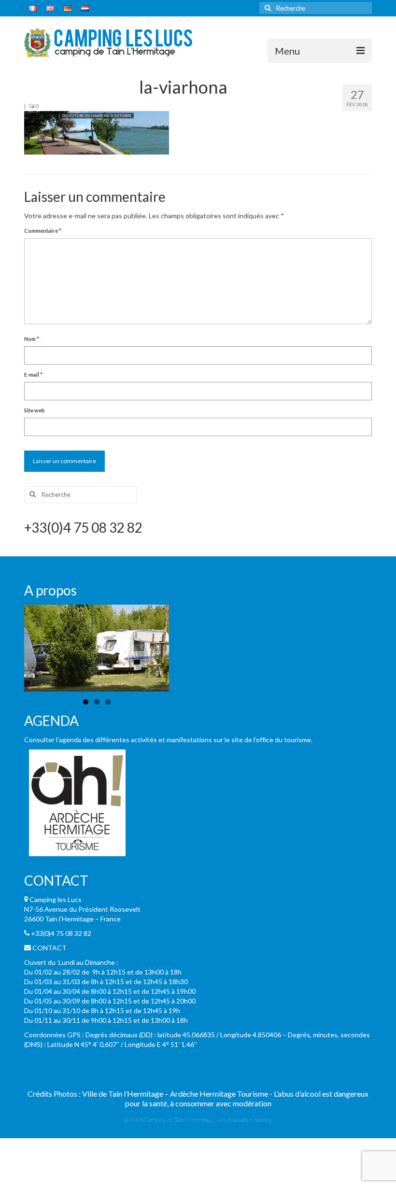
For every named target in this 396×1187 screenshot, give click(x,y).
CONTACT (49, 948)
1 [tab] (85, 702)
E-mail (33, 374)
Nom (31, 339)
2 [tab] (96, 702)
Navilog (263, 1119)
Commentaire (42, 230)
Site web (34, 410)
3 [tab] (108, 702)
